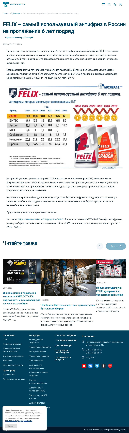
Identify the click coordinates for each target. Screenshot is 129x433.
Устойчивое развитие (13, 365)
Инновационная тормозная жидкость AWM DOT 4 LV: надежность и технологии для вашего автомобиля (21, 298)
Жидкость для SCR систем (38, 397)
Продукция (34, 335)
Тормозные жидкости (40, 347)
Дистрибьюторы (64, 346)
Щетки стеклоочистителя (38, 381)
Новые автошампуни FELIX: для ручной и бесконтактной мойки (109, 291)
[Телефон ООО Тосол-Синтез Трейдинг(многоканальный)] (114, 4)
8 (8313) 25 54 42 (94, 350)
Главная (6, 13)
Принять (11, 426)
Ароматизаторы (37, 403)
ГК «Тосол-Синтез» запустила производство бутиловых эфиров (68, 307)
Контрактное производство (63, 352)
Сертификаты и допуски (63, 359)
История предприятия (13, 356)
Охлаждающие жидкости (36, 341)
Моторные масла (37, 351)
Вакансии (7, 360)
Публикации (15, 13)
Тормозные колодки (39, 356)
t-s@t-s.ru (90, 357)
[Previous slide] (99, 246)
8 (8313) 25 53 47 (94, 353)
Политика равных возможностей (11, 350)
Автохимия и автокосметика (36, 366)
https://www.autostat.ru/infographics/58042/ (41, 219)
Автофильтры (36, 360)
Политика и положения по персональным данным (105, 430)
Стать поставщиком (66, 335)
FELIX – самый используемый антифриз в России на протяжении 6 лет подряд (50, 13)
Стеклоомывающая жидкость (38, 374)
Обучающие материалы (14, 379)
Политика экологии (12, 344)
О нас (5, 339)
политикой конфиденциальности (18, 421)
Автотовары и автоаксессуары (37, 389)
